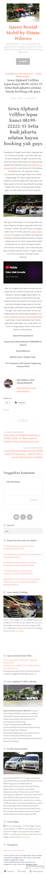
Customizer (19, 631)
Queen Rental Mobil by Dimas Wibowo (23, 32)
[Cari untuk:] (23, 531)
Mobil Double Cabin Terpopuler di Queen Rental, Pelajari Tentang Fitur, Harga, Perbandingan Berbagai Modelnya (21, 582)
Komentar (34, 500)
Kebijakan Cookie (31, 864)
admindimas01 (30, 98)
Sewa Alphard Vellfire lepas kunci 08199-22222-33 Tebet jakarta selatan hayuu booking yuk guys (21, 437)
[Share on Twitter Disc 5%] (23, 517)
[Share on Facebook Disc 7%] (16, 517)
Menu (24, 61)
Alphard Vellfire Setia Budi (19, 74)
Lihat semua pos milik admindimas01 (26, 389)
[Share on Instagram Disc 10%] (30, 517)
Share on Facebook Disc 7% (14, 850)
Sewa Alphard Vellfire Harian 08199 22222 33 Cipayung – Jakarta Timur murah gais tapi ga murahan (23, 453)
